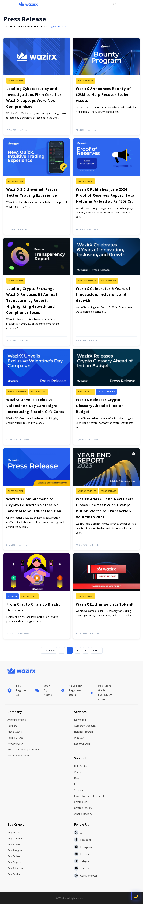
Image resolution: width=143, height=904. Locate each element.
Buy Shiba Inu (15, 868)
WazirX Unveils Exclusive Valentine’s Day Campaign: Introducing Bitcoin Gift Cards (35, 405)
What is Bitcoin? (83, 813)
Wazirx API (80, 737)
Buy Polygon (14, 850)
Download (80, 719)
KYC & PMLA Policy (18, 755)
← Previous (49, 650)
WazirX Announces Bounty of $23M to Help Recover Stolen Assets (103, 94)
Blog (76, 778)
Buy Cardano (14, 874)
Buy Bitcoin (13, 832)
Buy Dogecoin (15, 862)
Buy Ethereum (15, 838)
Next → (97, 650)
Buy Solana (13, 844)
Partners (12, 725)
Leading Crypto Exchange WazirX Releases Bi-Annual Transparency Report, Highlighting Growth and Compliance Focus (31, 300)
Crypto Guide (81, 802)
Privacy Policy (15, 743)
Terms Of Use (15, 737)
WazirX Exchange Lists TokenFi (105, 604)
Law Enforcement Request (89, 796)
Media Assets (15, 731)
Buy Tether (13, 856)
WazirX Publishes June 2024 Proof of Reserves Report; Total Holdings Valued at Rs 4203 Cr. (106, 195)
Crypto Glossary (83, 808)
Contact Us (80, 772)
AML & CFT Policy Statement (23, 749)
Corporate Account (85, 725)
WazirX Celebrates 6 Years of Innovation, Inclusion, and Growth (103, 294)
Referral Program (84, 731)
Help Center (80, 766)
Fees (77, 784)
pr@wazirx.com (57, 26)
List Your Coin (82, 743)
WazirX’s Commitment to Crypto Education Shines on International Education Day (33, 505)
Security (78, 790)
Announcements (16, 719)
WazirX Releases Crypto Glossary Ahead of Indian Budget (100, 405)
